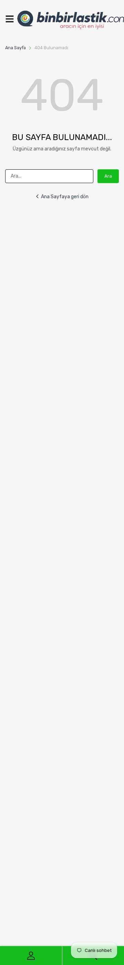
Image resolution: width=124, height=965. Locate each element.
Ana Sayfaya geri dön (65, 197)
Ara (108, 176)
